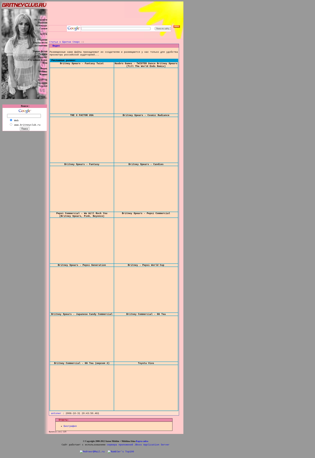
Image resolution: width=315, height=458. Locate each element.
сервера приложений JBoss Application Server (138, 444)
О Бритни (42, 39)
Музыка (43, 71)
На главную (41, 19)
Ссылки (43, 85)
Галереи (43, 54)
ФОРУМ (42, 80)
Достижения (41, 45)
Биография (70, 426)
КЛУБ (44, 34)
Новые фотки (40, 51)
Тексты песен (40, 42)
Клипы (43, 74)
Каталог (43, 57)
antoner (56, 413)
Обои (44, 62)
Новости (43, 22)
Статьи (43, 28)
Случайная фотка (38, 60)
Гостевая (42, 82)
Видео (44, 68)
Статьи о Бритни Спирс (64, 42)
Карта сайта (142, 441)
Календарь (41, 25)
